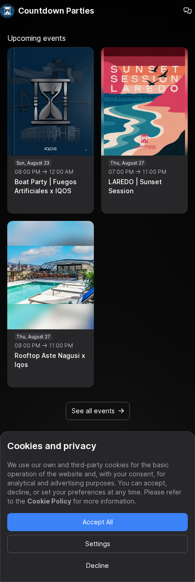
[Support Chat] (187, 11)
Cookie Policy (49, 501)
